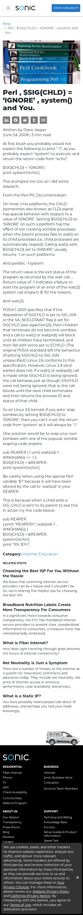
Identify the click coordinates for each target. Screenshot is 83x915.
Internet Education (40, 554)
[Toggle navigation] (8, 8)
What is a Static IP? (22, 696)
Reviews (8, 837)
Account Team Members (61, 788)
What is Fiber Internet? (25, 643)
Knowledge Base (55, 822)
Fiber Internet (12, 772)
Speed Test (51, 840)
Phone (7, 777)
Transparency (12, 822)
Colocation (51, 782)
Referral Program (15, 803)
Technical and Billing (58, 817)
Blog (7, 24)
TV (4, 782)
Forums (49, 827)
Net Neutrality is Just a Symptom (35, 663)
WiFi (6, 787)
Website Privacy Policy (51, 891)
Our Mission (11, 817)
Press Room (11, 827)
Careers (8, 841)
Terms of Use (20, 905)
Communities (12, 798)
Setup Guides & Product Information (60, 833)
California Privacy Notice (30, 896)
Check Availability (65, 7)
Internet (49, 772)
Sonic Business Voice (58, 777)
